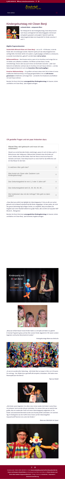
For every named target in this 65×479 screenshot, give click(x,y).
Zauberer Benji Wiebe (20, 472)
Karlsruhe (45, 474)
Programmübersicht (25, 474)
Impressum (52, 474)
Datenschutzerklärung (32, 476)
